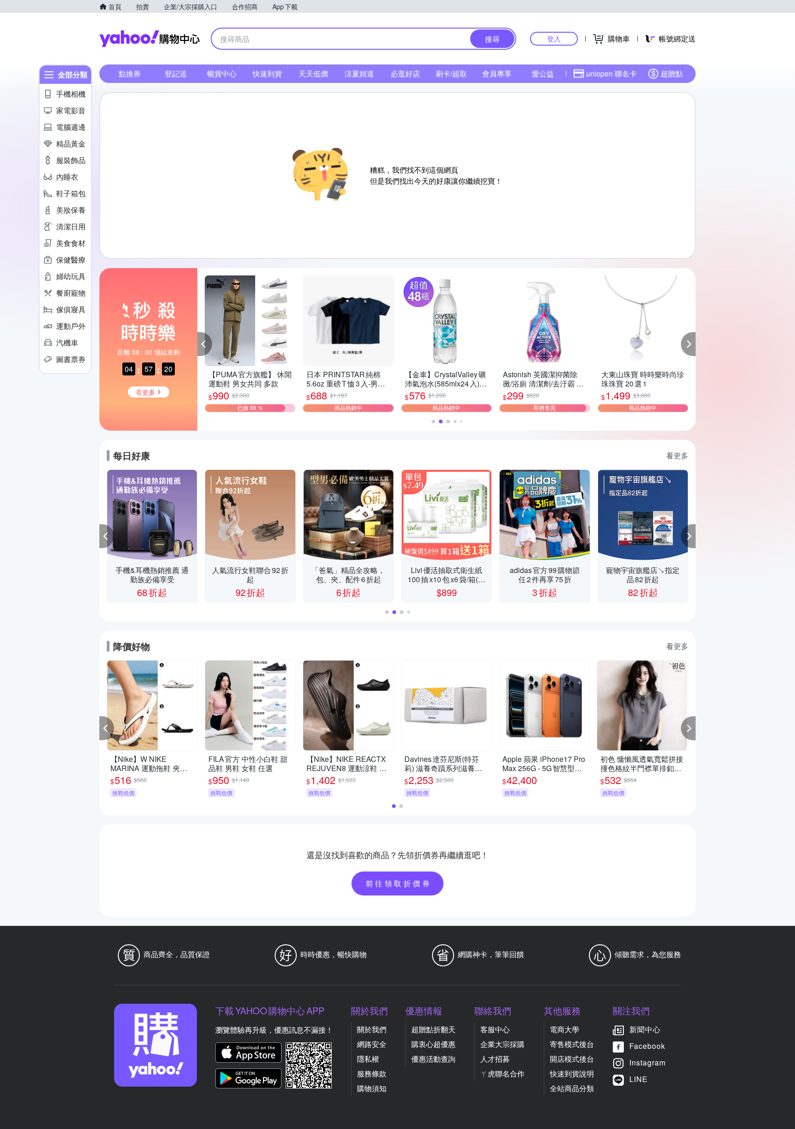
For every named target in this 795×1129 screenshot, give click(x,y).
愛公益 (543, 73)
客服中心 (495, 1029)
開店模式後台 (572, 1058)
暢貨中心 (221, 73)
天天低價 (313, 73)
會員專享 (497, 73)
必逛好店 (405, 73)
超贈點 (672, 73)
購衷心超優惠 (433, 1044)
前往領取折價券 (399, 883)
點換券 (130, 73)
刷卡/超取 (451, 73)
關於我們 (371, 1029)
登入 (554, 38)
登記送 (176, 73)
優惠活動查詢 (433, 1058)
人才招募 (495, 1058)
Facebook (647, 1046)
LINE (638, 1079)
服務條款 (371, 1073)
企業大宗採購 (502, 1044)
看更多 (677, 455)
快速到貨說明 (572, 1073)
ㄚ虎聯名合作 (502, 1073)
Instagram (647, 1062)
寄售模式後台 (572, 1044)
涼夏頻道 (359, 73)
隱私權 (368, 1058)
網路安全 (371, 1044)
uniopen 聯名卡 (611, 73)
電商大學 (564, 1029)
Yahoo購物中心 (149, 39)
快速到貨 (267, 73)
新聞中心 (645, 1029)
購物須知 (371, 1088)
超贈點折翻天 (433, 1029)
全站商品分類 (572, 1088)
